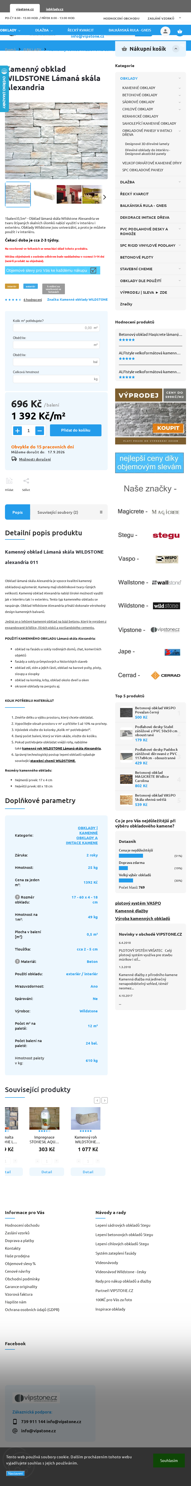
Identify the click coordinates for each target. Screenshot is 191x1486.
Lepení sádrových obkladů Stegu (123, 1225)
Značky (126, 303)
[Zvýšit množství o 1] (17, 430)
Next (105, 1100)
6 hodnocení (33, 299)
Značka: (77, 299)
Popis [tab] (17, 512)
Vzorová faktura (19, 1294)
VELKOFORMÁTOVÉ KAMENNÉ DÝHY (152, 163)
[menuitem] (14, 30)
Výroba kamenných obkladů (142, 918)
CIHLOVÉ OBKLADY (137, 109)
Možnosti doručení (35, 459)
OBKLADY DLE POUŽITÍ (140, 280)
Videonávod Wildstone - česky (121, 1271)
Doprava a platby (19, 1240)
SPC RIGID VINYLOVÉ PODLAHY (148, 245)
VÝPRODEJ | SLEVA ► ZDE (143, 292)
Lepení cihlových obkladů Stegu (122, 1243)
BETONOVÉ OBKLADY (139, 95)
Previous (98, 1100)
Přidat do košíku (75, 430)
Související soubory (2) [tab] (58, 512)
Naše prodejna (17, 1255)
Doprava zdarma (131, 862)
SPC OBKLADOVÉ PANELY (142, 170)
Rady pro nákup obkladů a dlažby (123, 1281)
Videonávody (107, 1262)
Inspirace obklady (110, 1309)
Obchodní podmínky (22, 1278)
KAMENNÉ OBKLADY (138, 87)
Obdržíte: (19, 338)
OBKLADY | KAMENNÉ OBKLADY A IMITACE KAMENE (82, 835)
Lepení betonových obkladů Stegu (124, 1234)
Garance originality (21, 1286)
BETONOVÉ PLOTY (136, 257)
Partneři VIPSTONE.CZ (114, 1290)
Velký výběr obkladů (135, 875)
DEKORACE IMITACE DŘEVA (144, 217)
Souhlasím (169, 1460)
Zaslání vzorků (161, 18)
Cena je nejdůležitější (136, 850)
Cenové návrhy (17, 1271)
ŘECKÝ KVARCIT (134, 193)
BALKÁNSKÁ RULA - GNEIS (143, 205)
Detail (47, 1171)
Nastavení (15, 1473)
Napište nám (15, 1301)
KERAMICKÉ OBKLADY (140, 116)
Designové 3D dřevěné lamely (147, 144)
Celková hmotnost (26, 372)
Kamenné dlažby (131, 910)
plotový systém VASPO (138, 903)
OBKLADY (129, 78)
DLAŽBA (127, 181)
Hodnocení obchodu (121, 18)
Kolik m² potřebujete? (28, 321)
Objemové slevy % (20, 1263)
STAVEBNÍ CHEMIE (136, 268)
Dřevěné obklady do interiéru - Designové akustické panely (147, 152)
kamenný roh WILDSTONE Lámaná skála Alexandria (61, 748)
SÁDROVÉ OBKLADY (138, 101)
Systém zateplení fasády (116, 1253)
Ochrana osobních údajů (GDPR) (32, 1309)
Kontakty (12, 1248)
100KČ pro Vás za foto (114, 1299)
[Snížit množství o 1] (39, 430)
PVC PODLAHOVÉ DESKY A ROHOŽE (144, 231)
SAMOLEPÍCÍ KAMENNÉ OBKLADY (149, 123)
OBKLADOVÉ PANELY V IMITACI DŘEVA (147, 132)
